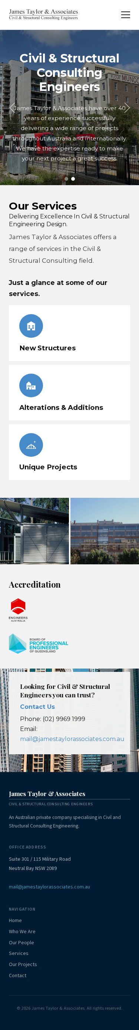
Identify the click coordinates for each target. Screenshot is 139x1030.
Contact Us (37, 706)
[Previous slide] (12, 108)
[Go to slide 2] (73, 179)
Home (15, 920)
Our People (21, 942)
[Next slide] (127, 108)
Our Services (43, 206)
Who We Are (22, 931)
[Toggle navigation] (125, 15)
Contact (17, 975)
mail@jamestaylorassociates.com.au (72, 738)
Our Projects (23, 964)
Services (19, 953)
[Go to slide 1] (66, 179)
